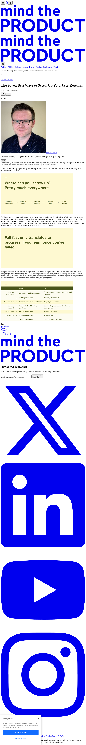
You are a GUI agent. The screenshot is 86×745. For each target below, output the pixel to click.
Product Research (7, 80)
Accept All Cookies (20, 732)
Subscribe (35, 377)
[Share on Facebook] (10, 94)
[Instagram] (43, 716)
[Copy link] (3, 94)
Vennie (57, 67)
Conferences (48, 67)
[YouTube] (43, 631)
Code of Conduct (46, 736)
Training (39, 67)
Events (32, 67)
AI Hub (11, 67)
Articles (4, 67)
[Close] (38, 718)
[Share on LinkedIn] (8, 94)
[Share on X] (6, 94)
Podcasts (19, 67)
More (3, 160)
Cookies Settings (20, 738)
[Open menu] (3, 3)
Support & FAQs (58, 736)
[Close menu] (3, 64)
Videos (26, 67)
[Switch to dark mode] (10, 3)
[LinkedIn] (43, 547)
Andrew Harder (51, 153)
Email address (6, 377)
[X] (43, 462)
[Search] (6, 3)
